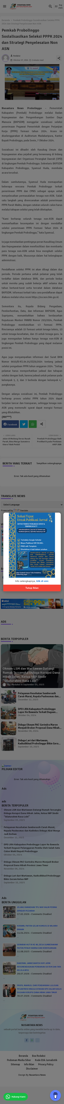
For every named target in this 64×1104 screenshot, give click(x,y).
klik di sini (42, 581)
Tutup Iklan (32, 587)
